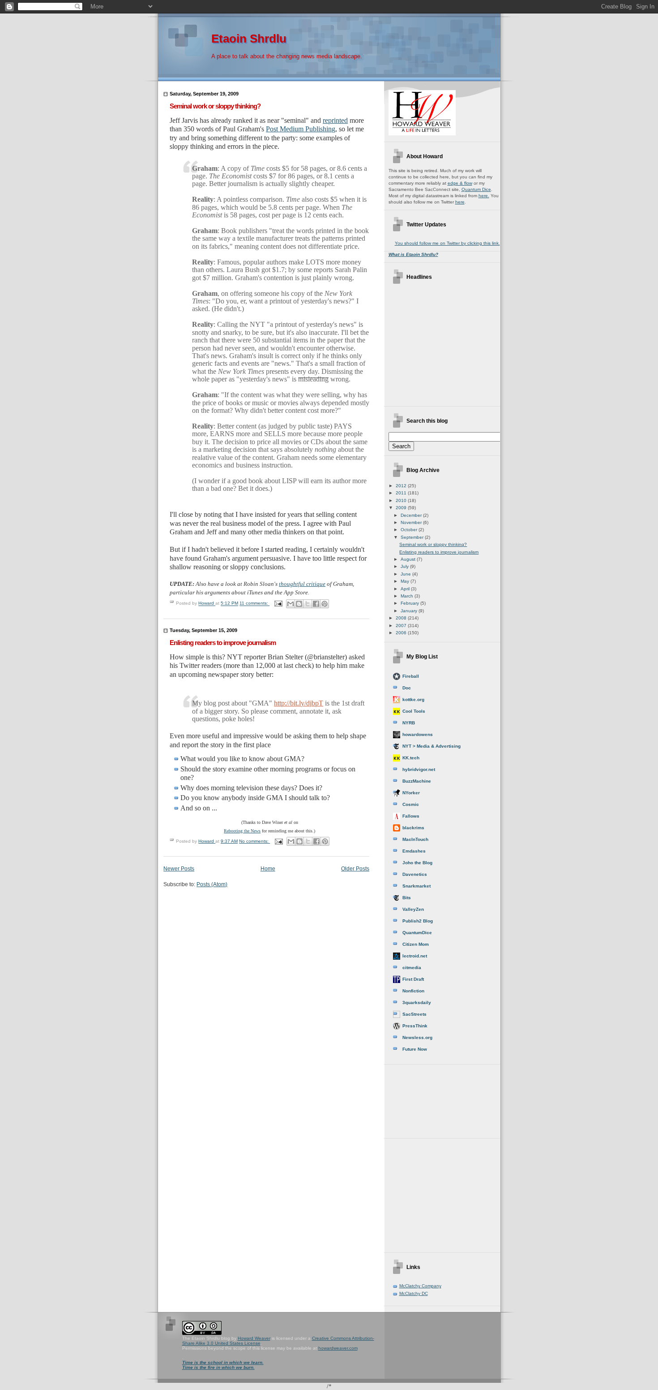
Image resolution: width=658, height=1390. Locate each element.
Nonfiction (413, 990)
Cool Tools (413, 711)
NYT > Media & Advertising (431, 746)
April (406, 588)
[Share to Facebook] (316, 603)
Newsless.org (417, 1037)
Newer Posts (178, 868)
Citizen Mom (415, 944)
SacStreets (414, 1014)
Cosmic (410, 804)
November (412, 522)
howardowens (417, 734)
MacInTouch (415, 839)
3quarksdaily (416, 1002)
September (413, 537)
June (406, 574)
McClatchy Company (420, 1285)
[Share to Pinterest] (324, 603)
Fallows (410, 816)
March (407, 595)
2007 (402, 625)
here (460, 201)
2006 (402, 632)
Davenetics (414, 874)
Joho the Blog (417, 862)
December (412, 515)
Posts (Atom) (212, 884)
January (410, 610)
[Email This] (290, 603)
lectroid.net (414, 955)
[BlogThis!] (299, 603)
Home (268, 868)
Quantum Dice (476, 189)
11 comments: (254, 603)
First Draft (413, 979)
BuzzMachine (416, 781)
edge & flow (460, 183)
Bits (406, 897)
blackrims (413, 827)
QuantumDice (417, 932)
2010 (402, 500)
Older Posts (355, 868)
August (409, 559)
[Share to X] (307, 603)
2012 (402, 485)
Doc (406, 687)
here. (484, 195)
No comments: (254, 841)
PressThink (414, 1025)
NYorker (411, 792)
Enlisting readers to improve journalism (223, 642)
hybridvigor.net (418, 769)
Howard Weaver (254, 1338)
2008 (402, 617)
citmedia (411, 967)
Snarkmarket (416, 885)
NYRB (408, 722)
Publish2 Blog (417, 920)
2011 (402, 492)
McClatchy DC (413, 1293)
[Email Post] (277, 603)
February (410, 603)
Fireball (410, 676)
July (405, 566)
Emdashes (414, 851)
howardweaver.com (338, 1348)
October (410, 529)
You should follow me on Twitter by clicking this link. (447, 243)
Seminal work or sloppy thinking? (215, 106)
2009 (402, 507)
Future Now (414, 1049)
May (405, 581)
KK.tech (410, 757)
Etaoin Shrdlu (248, 38)
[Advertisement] (429, 1098)
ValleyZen (413, 909)
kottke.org (413, 699)
